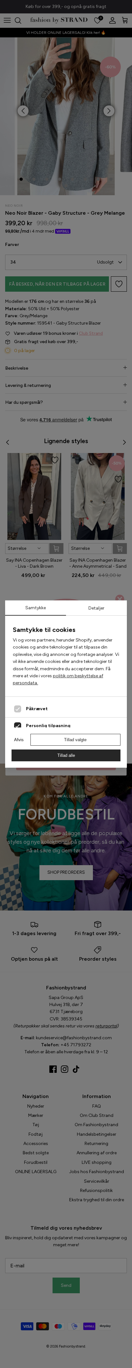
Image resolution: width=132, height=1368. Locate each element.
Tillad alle (66, 755)
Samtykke (35, 608)
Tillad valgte (75, 739)
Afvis (19, 739)
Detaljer (96, 608)
